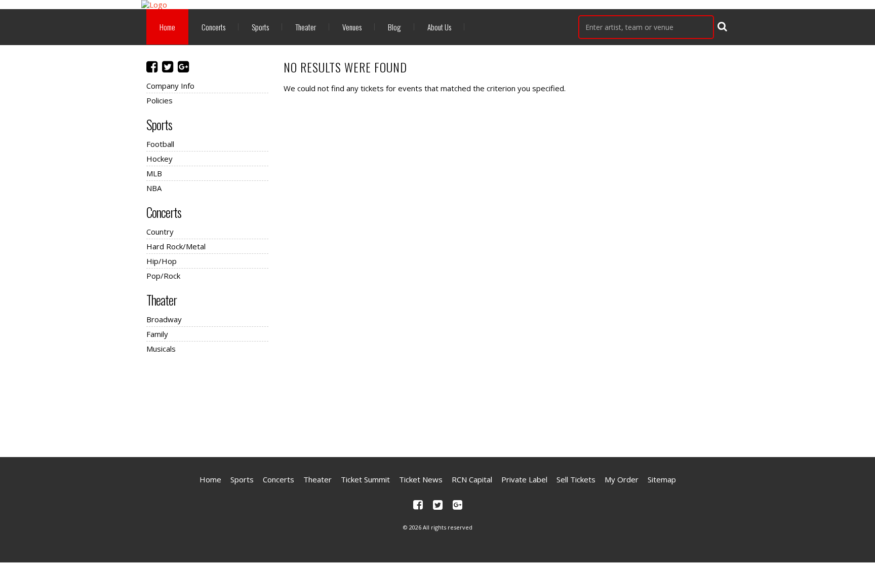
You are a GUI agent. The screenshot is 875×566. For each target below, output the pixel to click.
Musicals (161, 349)
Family (157, 334)
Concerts (213, 26)
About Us (439, 26)
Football (160, 144)
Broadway (164, 319)
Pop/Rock (163, 276)
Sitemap (662, 479)
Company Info (170, 86)
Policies (159, 100)
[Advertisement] (437, 404)
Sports (260, 26)
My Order (622, 479)
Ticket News (421, 479)
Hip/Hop (161, 261)
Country (160, 232)
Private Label (524, 479)
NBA (154, 188)
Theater (305, 26)
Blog (394, 26)
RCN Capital (472, 479)
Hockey (159, 159)
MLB (154, 173)
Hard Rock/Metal (176, 246)
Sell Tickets (575, 479)
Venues (352, 26)
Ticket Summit (365, 479)
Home (167, 26)
